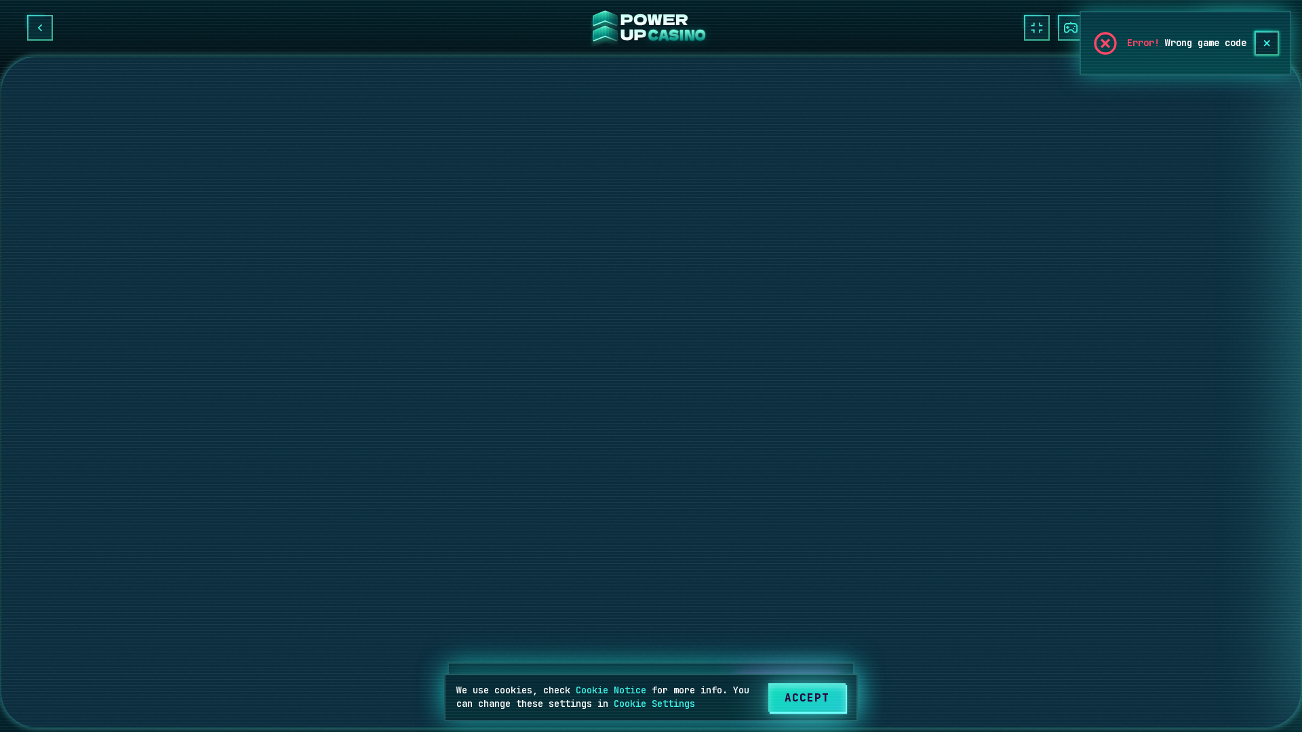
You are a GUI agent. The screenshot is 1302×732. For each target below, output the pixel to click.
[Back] (40, 28)
